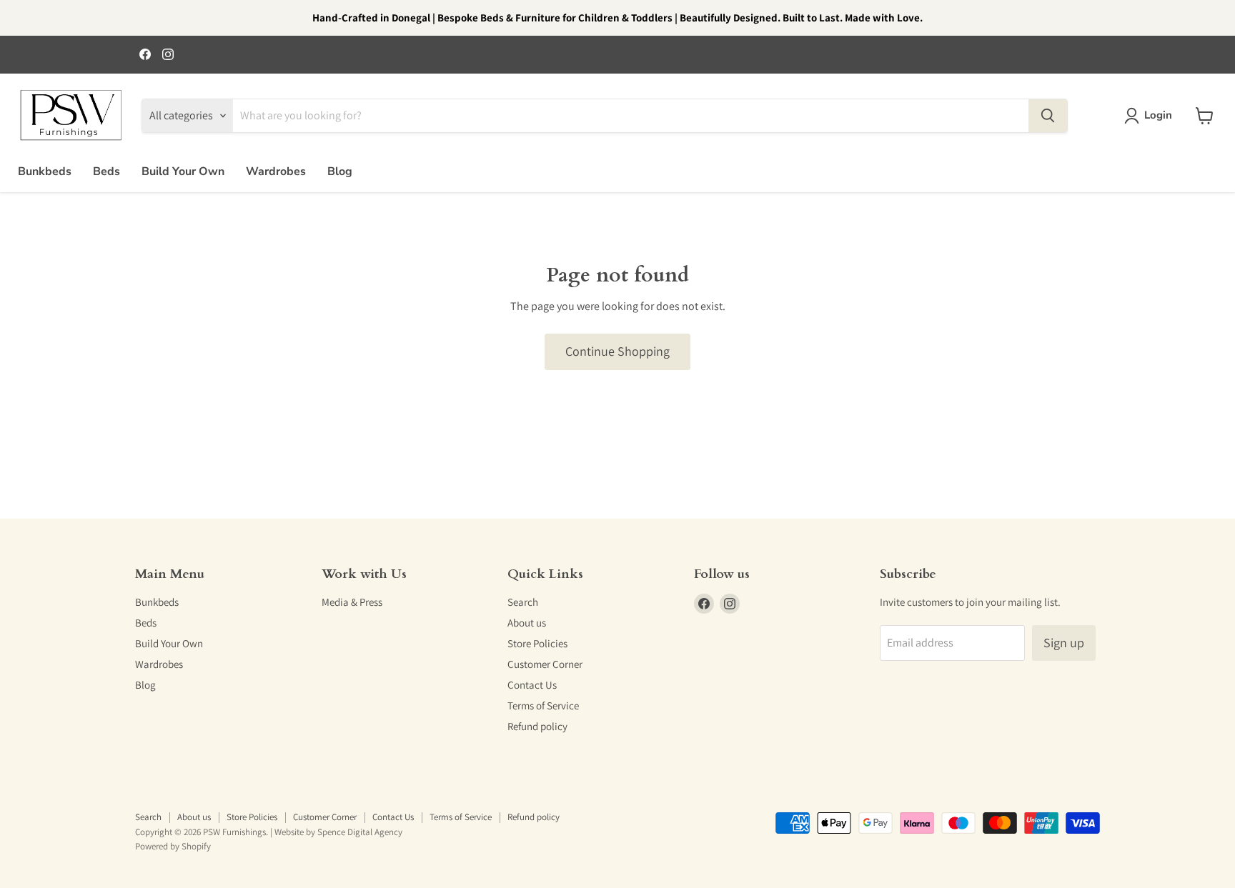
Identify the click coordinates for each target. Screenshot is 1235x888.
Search (522, 602)
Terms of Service (543, 705)
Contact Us (532, 685)
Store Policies (537, 643)
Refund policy (537, 726)
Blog (339, 171)
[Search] (1047, 115)
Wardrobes (276, 171)
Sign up (1063, 642)
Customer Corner (544, 664)
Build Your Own (183, 171)
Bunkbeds (44, 171)
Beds (106, 171)
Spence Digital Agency (359, 832)
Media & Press (352, 602)
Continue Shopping (617, 351)
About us (526, 622)
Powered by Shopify (173, 846)
